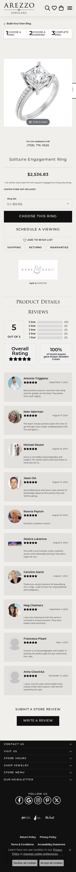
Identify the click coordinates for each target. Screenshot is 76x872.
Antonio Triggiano (36, 378)
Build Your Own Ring (19, 24)
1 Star (32, 338)
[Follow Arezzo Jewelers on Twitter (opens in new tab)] (57, 800)
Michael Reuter (34, 445)
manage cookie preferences (40, 853)
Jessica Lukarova (35, 539)
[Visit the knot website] (49, 818)
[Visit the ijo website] (25, 818)
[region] (38, 93)
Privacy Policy (48, 837)
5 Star (32, 322)
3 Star (32, 330)
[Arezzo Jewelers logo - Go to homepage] (19, 8)
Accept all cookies (52, 862)
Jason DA (30, 478)
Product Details (38, 301)
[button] (47, 8)
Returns (35, 248)
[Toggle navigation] (69, 8)
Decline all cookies (24, 862)
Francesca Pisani (35, 639)
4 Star (32, 326)
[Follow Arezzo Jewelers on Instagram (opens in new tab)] (38, 800)
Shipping (14, 248)
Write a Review (38, 720)
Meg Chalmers (33, 605)
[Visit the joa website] (37, 818)
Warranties (59, 248)
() (66, 322)
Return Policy (28, 837)
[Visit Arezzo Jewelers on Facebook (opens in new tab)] (19, 800)
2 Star (32, 334)
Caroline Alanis (34, 572)
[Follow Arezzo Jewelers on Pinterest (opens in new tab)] (47, 800)
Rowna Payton (34, 511)
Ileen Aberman (33, 412)
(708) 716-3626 (38, 145)
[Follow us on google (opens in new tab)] (29, 800)
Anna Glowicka (34, 672)
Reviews (38, 311)
